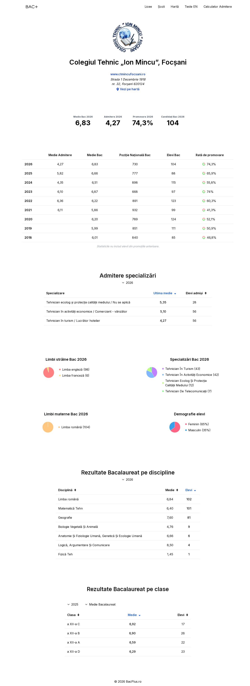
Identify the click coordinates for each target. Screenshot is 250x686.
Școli (161, 6)
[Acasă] (32, 6)
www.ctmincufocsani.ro (127, 74)
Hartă (175, 6)
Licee (148, 6)
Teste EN (191, 6)
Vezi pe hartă (129, 89)
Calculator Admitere (218, 6)
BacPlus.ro (133, 681)
